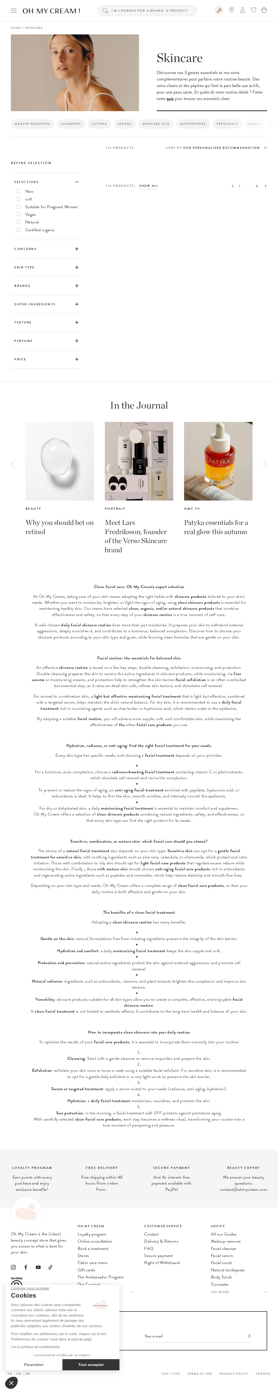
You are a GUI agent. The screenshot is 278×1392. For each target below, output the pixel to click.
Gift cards (86, 1270)
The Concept (89, 1284)
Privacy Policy (234, 1374)
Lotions (99, 124)
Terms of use (199, 1374)
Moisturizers (193, 124)
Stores (83, 1256)
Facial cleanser (223, 1249)
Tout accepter (91, 1364)
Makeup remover (226, 1241)
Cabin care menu (93, 1263)
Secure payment (158, 1256)
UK (28, 1374)
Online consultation (95, 1241)
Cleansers (71, 124)
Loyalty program (92, 1234)
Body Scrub (221, 1277)
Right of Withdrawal (162, 1263)
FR (10, 1374)
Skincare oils (156, 124)
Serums (125, 124)
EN (19, 1374)
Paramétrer (34, 1364)
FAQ (148, 1249)
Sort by (174, 148)
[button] (11, 1382)
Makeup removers (32, 124)
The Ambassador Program (101, 1277)
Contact (151, 1234)
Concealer (220, 1284)
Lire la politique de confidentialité (35, 1347)
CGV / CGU (171, 1374)
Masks (255, 124)
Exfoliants (227, 124)
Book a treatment (93, 1249)
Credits (263, 1374)
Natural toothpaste (228, 1270)
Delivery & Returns (161, 1241)
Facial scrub (221, 1263)
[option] (59, 479)
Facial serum (222, 1256)
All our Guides (223, 1234)
